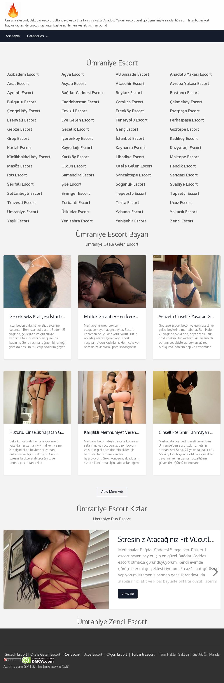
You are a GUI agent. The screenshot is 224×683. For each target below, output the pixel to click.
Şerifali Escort (20, 184)
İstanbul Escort (130, 138)
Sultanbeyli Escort (24, 193)
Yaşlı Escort (18, 220)
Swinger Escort (75, 193)
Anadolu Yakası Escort (191, 74)
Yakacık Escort (183, 211)
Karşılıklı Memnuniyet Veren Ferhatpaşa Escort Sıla (131, 432)
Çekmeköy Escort (186, 101)
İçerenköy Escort (77, 138)
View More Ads (112, 491)
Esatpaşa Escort (185, 110)
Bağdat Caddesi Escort (82, 92)
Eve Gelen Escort (77, 119)
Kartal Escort (19, 147)
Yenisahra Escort (77, 220)
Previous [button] (9, 571)
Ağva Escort (72, 74)
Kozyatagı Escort (185, 147)
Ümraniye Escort (22, 211)
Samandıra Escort (77, 174)
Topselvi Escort (185, 193)
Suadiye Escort (184, 184)
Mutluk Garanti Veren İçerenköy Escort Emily (126, 316)
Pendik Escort (183, 165)
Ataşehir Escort (130, 83)
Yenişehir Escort (131, 220)
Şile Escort (71, 184)
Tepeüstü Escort (131, 193)
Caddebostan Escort (80, 101)
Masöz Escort (19, 165)
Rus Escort (17, 174)
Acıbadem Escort (23, 74)
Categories (35, 36)
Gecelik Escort (75, 129)
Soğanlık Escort (130, 184)
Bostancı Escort (184, 92)
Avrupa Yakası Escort (189, 83)
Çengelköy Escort (23, 110)
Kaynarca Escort (131, 147)
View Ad (128, 593)
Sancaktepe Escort (133, 174)
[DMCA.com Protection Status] (37, 660)
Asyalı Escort (73, 83)
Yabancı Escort (129, 211)
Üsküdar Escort (75, 211)
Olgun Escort (73, 165)
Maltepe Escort (184, 156)
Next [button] (215, 571)
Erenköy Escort (130, 110)
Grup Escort (18, 138)
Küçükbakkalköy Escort (29, 156)
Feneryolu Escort (132, 119)
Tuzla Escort (127, 202)
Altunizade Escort (132, 74)
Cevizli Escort (74, 110)
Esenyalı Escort (21, 119)
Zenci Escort (181, 220)
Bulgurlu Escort (21, 101)
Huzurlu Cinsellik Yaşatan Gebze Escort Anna (51, 432)
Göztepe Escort (184, 129)
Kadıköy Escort (184, 138)
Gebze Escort (19, 129)
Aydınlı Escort (20, 92)
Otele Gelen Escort (134, 165)
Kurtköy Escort (75, 156)
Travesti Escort (21, 202)
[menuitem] (12, 36)
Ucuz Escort (181, 202)
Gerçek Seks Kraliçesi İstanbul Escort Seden (50, 316)
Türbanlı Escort (75, 202)
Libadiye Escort (130, 156)
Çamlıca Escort (130, 101)
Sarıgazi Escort (184, 174)
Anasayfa (13, 36)
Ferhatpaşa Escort (187, 119)
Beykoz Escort (129, 92)
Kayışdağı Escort (76, 147)
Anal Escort (18, 83)
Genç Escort (127, 129)
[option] (112, 569)
